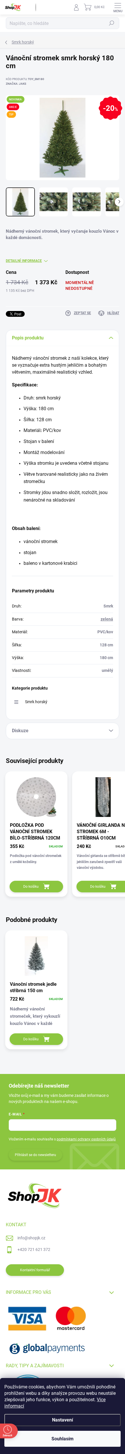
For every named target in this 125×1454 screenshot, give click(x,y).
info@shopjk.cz (31, 1238)
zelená (107, 619)
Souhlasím (62, 1439)
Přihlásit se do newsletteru (35, 1155)
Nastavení (62, 1420)
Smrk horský (36, 701)
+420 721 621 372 (33, 1249)
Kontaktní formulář (35, 1270)
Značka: (16, 83)
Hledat (111, 23)
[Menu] (117, 7)
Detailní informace (24, 261)
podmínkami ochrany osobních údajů (86, 1139)
